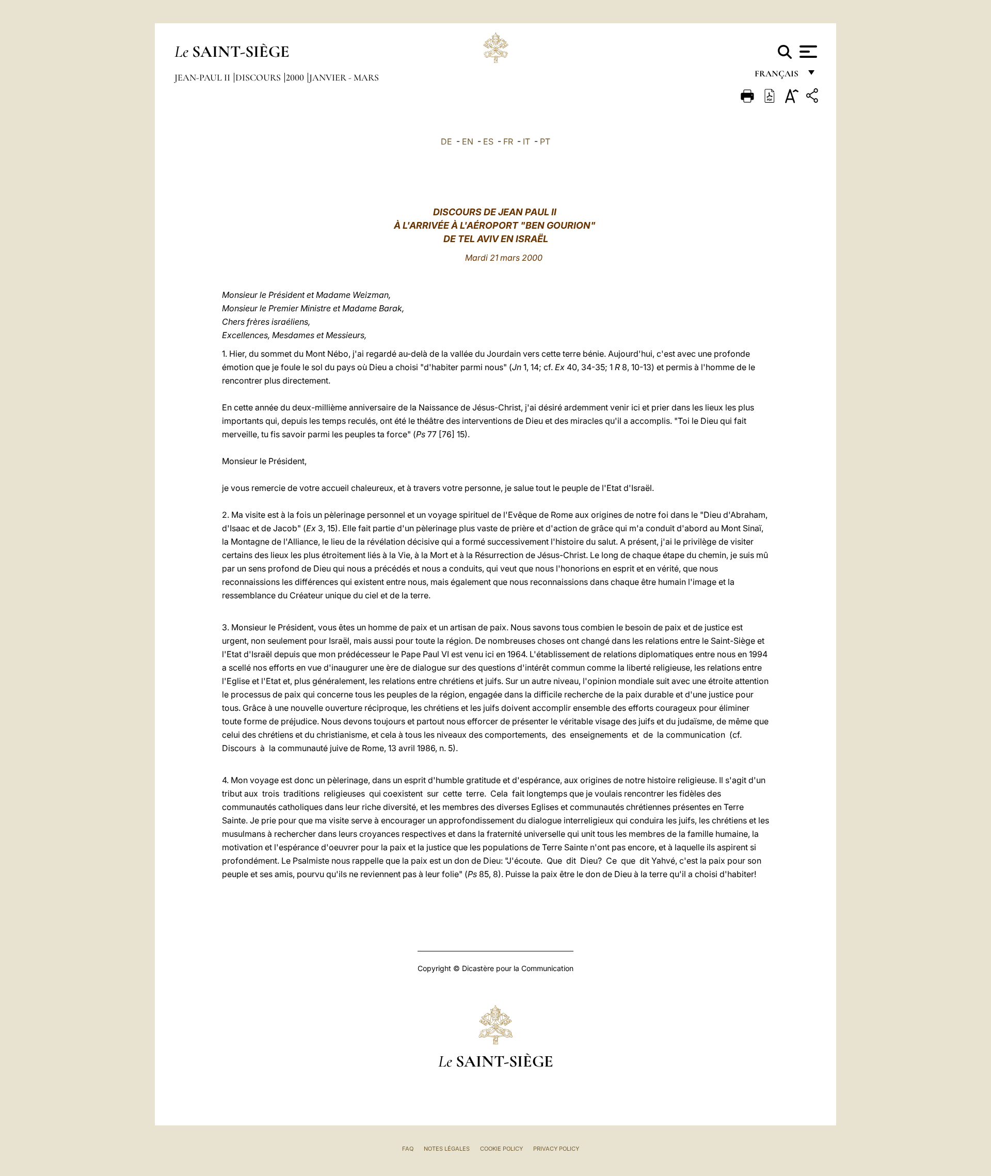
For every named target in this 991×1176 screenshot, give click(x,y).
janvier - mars (344, 77)
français (778, 76)
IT (526, 141)
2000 (296, 77)
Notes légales (447, 1148)
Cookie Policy (501, 1148)
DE (446, 141)
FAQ (407, 1148)
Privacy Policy (556, 1148)
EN (467, 141)
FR (508, 141)
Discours (259, 77)
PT (545, 141)
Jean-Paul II (203, 77)
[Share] (813, 97)
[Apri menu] (807, 51)
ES (488, 141)
